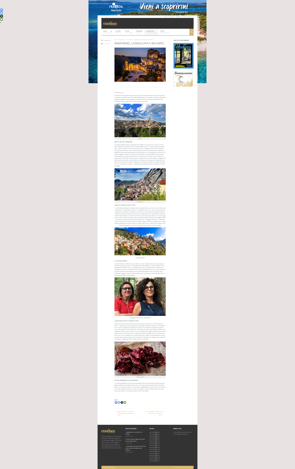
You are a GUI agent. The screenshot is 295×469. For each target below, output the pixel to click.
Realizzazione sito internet (178, 467)
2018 (156, 447)
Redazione (171, 16)
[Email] (125, 402)
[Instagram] (104, 17)
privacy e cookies (187, 16)
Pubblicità (178, 16)
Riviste (164, 31)
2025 (156, 434)
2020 (156, 443)
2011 (156, 461)
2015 (156, 453)
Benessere (139, 31)
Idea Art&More (188, 467)
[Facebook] (106, 17)
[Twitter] (119, 402)
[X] (122, 402)
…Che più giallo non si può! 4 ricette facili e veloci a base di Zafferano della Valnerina (135, 448)
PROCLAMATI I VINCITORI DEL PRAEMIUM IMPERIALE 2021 (126, 413)
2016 (156, 451)
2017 (156, 449)
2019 (156, 445)
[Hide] (0, 22)
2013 (156, 457)
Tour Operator (130, 39)
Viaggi (107, 31)
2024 (156, 436)
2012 (156, 459)
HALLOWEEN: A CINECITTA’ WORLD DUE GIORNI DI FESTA (154, 413)
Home (165, 16)
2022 (156, 440)
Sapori (128, 31)
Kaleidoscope (151, 31)
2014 (156, 455)
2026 (156, 432)
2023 (156, 438)
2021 (156, 442)
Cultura (118, 31)
